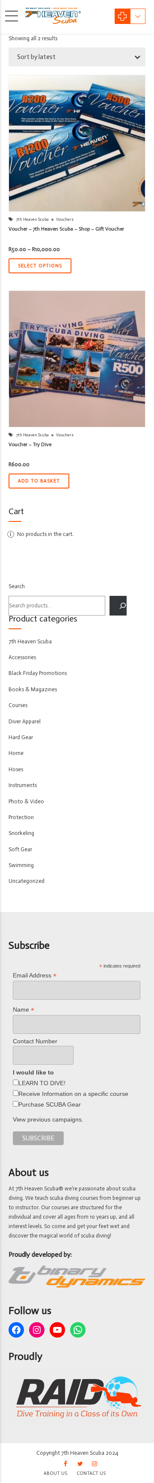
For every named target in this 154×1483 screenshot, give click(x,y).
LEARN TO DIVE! (41, 1083)
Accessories (22, 657)
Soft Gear (20, 849)
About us (55, 1473)
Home (16, 753)
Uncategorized (26, 881)
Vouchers (65, 219)
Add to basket (39, 481)
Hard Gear (21, 737)
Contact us (91, 1473)
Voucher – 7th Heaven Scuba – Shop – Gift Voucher (66, 229)
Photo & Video (26, 801)
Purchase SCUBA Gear (49, 1104)
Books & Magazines (33, 689)
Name (23, 1010)
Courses (18, 705)
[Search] (118, 606)
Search (17, 586)
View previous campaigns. (48, 1119)
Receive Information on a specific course (73, 1093)
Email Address (34, 975)
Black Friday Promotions (38, 673)
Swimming (21, 865)
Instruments (23, 785)
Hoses (16, 769)
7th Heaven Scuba (32, 219)
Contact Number (35, 1041)
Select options (40, 266)
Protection (21, 817)
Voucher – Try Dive (30, 444)
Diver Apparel (25, 721)
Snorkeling (21, 833)
